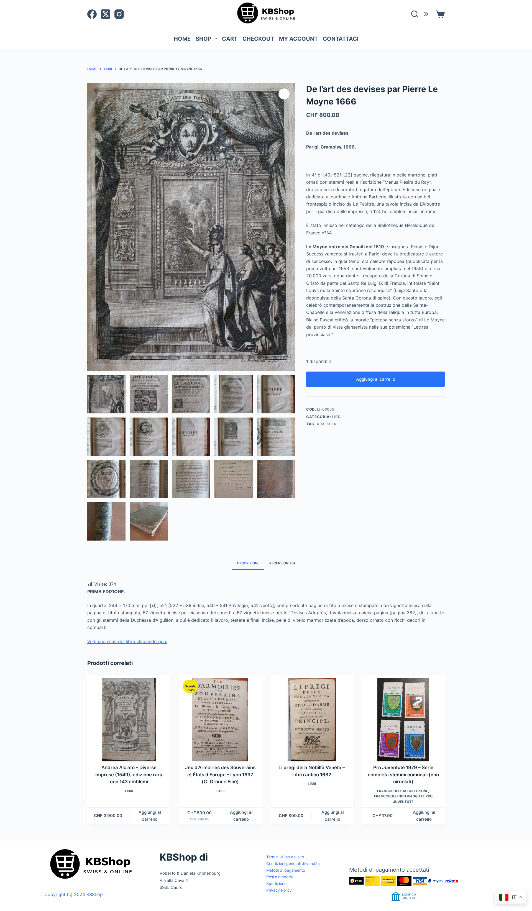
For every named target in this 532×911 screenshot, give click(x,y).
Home (182, 38)
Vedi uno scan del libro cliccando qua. (127, 641)
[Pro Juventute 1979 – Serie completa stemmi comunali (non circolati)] (403, 719)
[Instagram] (119, 14)
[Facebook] (92, 14)
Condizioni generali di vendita (293, 863)
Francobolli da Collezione (402, 791)
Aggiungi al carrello (375, 379)
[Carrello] (439, 14)
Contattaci (341, 38)
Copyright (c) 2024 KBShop (73, 894)
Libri (337, 416)
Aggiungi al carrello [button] (150, 816)
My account (298, 38)
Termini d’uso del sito (285, 856)
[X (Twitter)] (105, 14)
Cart (229, 38)
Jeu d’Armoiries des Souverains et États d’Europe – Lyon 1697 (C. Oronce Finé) (220, 774)
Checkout (258, 38)
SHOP (203, 38)
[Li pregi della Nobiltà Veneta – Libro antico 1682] (311, 719)
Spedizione (276, 883)
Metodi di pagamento (285, 870)
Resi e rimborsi (279, 876)
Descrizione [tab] (248, 563)
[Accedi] (426, 14)
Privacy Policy (279, 890)
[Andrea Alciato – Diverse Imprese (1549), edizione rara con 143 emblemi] (128, 719)
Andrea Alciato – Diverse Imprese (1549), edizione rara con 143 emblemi (128, 774)
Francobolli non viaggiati (399, 796)
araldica (326, 424)
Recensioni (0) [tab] (282, 563)
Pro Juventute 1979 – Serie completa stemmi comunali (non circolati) (403, 774)
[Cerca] (414, 14)
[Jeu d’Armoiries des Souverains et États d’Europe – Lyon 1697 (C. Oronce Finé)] (220, 719)
